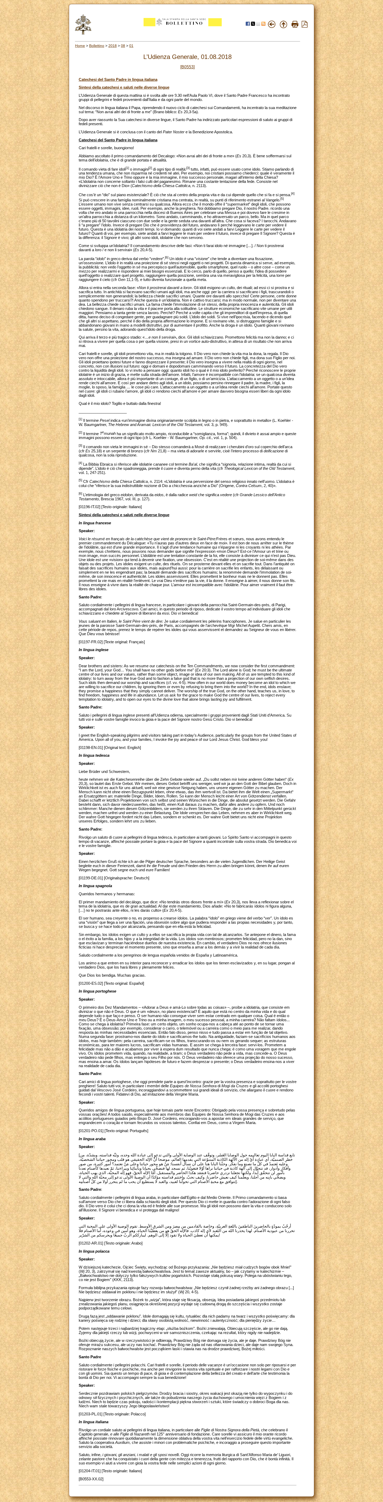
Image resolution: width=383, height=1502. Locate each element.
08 (123, 46)
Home (80, 46)
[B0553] (187, 67)
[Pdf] (304, 26)
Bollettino (96, 46)
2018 (112, 46)
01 (131, 46)
